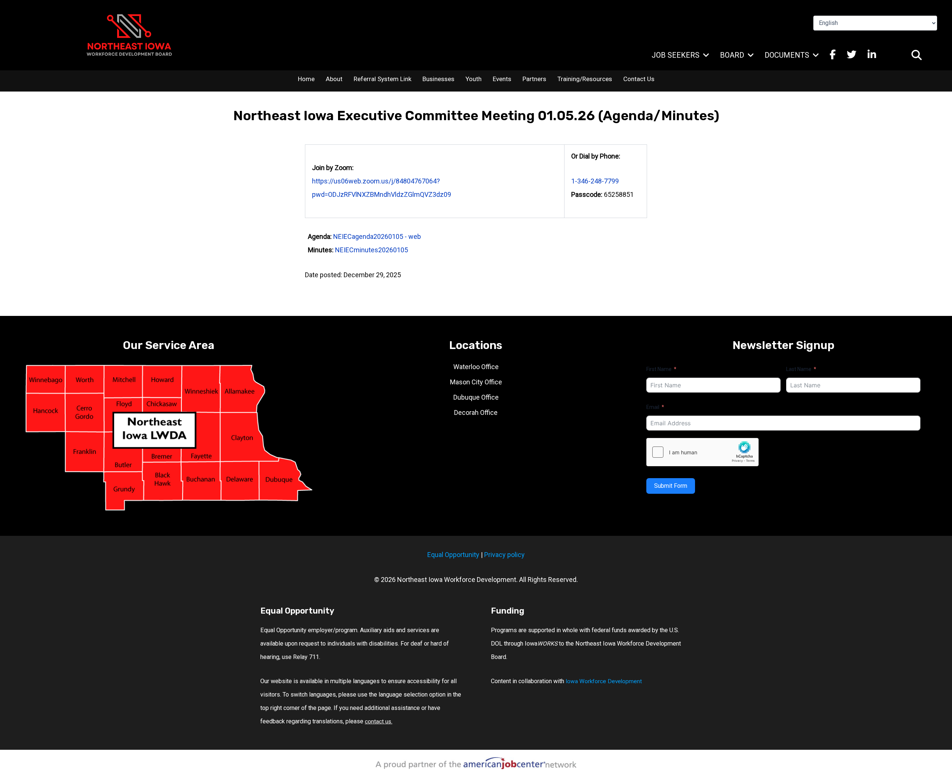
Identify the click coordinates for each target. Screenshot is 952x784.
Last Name (798, 369)
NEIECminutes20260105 (371, 250)
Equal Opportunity (453, 555)
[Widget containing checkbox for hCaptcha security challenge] (702, 452)
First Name (659, 369)
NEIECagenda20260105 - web (377, 236)
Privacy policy (504, 555)
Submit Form (670, 485)
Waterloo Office (476, 367)
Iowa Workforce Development (604, 681)
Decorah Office (476, 412)
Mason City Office (476, 382)
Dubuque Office (476, 397)
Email (652, 407)
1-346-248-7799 (595, 181)
